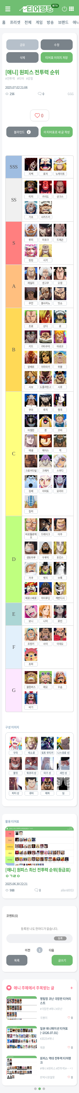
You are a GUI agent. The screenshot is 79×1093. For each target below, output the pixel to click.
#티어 (20, 78)
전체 (27, 22)
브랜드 (63, 22)
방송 (50, 22)
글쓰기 (62, 960)
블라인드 (19, 132)
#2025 (43, 1038)
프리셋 (15, 22)
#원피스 (51, 1068)
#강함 (29, 78)
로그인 (64, 9)
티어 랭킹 (36, 8)
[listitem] (39, 166)
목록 (16, 960)
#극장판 (44, 1009)
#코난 (59, 1009)
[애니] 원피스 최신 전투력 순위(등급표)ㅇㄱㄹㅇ (38, 873)
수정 (56, 45)
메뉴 (71, 8)
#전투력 (10, 78)
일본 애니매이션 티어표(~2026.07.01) (54, 1030)
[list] (39, 433)
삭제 (22, 57)
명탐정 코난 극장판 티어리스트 (55, 1000)
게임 (39, 22)
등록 (60, 938)
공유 (22, 45)
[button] (35, 1088)
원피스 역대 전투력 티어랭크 (55, 1060)
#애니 (52, 1009)
